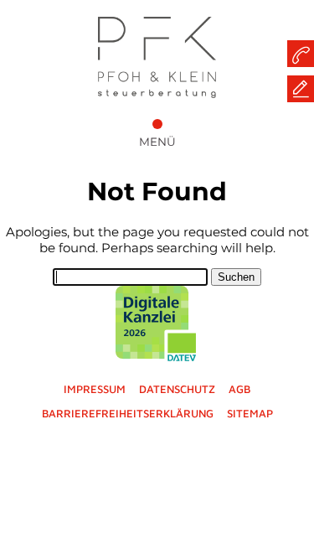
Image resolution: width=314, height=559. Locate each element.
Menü (157, 141)
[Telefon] (300, 53)
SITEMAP (250, 413)
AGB (239, 389)
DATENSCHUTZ (177, 389)
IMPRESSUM (95, 389)
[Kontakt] (300, 88)
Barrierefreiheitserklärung (128, 413)
